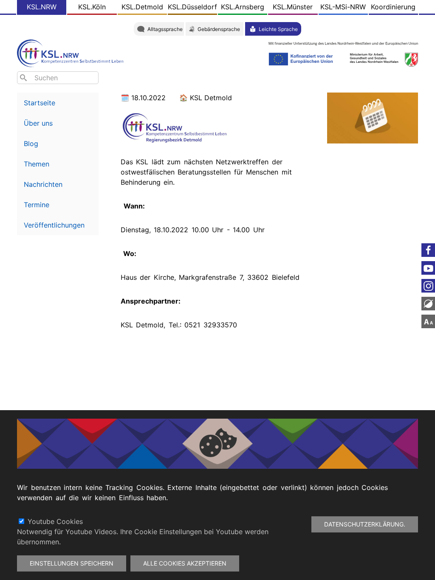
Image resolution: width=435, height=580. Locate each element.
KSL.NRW (41, 7)
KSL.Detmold (142, 7)
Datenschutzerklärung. (364, 524)
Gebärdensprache (219, 29)
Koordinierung (393, 7)
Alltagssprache (165, 29)
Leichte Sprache (278, 29)
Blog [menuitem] (31, 143)
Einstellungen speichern (71, 563)
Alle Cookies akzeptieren (184, 563)
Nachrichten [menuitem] (43, 184)
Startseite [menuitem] (39, 103)
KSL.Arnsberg (242, 7)
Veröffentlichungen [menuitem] (54, 225)
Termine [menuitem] (36, 204)
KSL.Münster (293, 7)
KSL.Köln (92, 7)
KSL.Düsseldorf (192, 7)
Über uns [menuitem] (38, 123)
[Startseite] (72, 52)
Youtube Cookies (55, 521)
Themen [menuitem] (36, 164)
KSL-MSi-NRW (343, 7)
